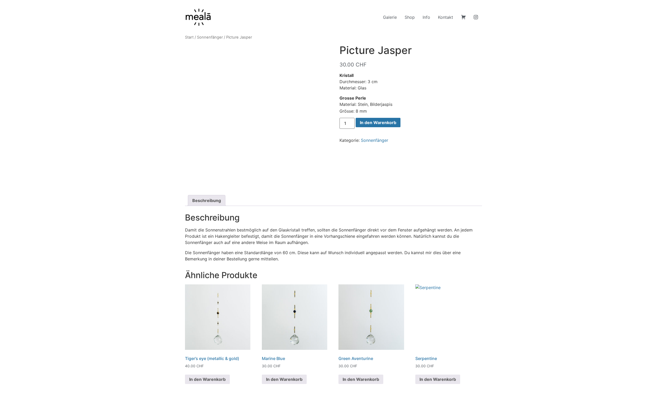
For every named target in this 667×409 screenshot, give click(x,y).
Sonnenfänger (210, 37)
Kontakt (445, 17)
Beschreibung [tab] (206, 200)
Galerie (390, 17)
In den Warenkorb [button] (207, 379)
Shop (410, 17)
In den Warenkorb (378, 122)
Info (426, 17)
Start (189, 37)
